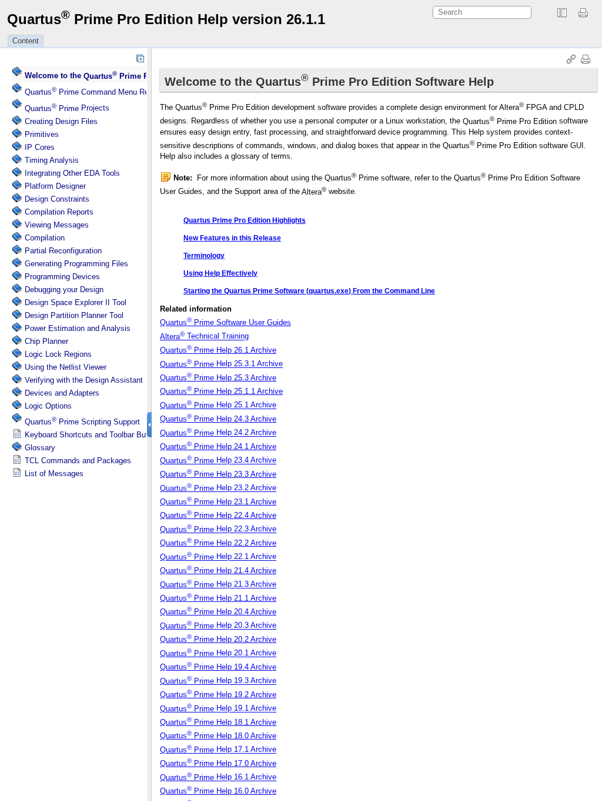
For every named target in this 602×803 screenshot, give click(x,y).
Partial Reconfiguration (63, 250)
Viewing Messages (57, 224)
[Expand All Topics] (140, 58)
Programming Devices (62, 276)
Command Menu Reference (99, 92)
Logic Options (48, 406)
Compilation (45, 237)
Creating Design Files (61, 121)
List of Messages (54, 473)
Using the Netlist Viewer (65, 367)
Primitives (42, 134)
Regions (58, 354)
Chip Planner (46, 341)
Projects (67, 108)
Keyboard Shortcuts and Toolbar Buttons (94, 434)
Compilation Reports (59, 212)
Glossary (40, 447)
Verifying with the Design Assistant (84, 380)
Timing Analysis (52, 160)
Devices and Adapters (62, 393)
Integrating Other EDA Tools (72, 173)
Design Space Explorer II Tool (75, 302)
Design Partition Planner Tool (74, 315)
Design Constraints (57, 199)
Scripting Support (82, 421)
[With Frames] (562, 13)
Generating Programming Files (76, 263)
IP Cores (40, 147)
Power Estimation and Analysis (78, 328)
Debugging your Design (64, 289)
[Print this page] (584, 13)
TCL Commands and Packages (78, 460)
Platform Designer (55, 186)
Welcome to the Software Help (131, 76)
